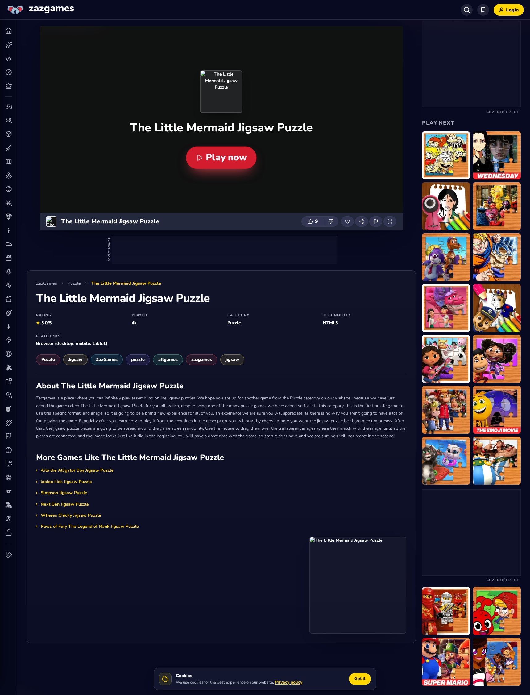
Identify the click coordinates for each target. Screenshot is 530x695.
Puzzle (74, 283)
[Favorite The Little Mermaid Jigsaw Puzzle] (347, 221)
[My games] (483, 10)
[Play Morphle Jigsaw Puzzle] (497, 611)
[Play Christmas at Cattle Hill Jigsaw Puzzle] (446, 410)
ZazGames (46, 283)
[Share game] (361, 221)
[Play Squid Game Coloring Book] (446, 206)
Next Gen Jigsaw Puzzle (65, 504)
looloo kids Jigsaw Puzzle (66, 482)
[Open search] (467, 10)
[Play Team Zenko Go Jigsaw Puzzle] (497, 359)
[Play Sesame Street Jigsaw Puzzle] (497, 206)
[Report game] (375, 221)
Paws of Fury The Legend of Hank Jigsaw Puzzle (90, 526)
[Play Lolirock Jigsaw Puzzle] (497, 662)
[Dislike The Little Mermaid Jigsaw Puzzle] (331, 221)
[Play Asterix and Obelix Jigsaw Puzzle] (497, 461)
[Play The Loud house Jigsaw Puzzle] (446, 155)
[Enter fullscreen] (389, 221)
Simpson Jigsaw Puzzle (64, 493)
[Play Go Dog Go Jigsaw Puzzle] (446, 257)
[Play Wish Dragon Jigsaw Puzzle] (446, 308)
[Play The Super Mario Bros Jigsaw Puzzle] (446, 662)
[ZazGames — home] (40, 10)
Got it (359, 678)
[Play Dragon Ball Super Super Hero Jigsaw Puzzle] (497, 257)
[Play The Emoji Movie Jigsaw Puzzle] (497, 410)
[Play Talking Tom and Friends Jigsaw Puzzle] (446, 461)
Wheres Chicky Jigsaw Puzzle (71, 515)
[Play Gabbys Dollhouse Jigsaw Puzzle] (446, 359)
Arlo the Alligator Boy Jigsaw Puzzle (77, 470)
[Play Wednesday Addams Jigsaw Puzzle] (497, 155)
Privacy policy (288, 682)
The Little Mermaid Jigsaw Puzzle (126, 283)
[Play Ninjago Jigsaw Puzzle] (446, 611)
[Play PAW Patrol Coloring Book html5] (497, 308)
